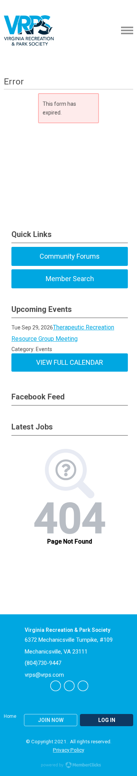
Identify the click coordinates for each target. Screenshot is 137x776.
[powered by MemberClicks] (68, 765)
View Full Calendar (69, 362)
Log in (106, 720)
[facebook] (69, 686)
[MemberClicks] (29, 30)
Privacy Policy (68, 750)
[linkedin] (83, 686)
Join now (51, 720)
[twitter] (55, 686)
